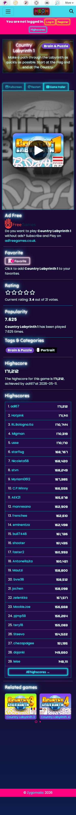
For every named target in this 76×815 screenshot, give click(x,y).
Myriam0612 (20, 479)
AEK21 (16, 497)
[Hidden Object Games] (57, 2)
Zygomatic (35, 792)
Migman (18, 433)
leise (16, 661)
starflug (18, 452)
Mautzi (17, 570)
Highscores (38, 29)
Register (63, 22)
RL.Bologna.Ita (22, 424)
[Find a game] (71, 11)
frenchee (19, 515)
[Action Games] (36, 2)
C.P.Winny (20, 488)
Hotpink (17, 415)
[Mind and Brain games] (5, 2)
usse (15, 442)
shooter (19, 543)
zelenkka (20, 597)
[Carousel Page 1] (36, 721)
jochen (17, 588)
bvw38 (18, 579)
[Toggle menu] (8, 11)
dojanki (19, 652)
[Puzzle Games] (15, 2)
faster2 (18, 552)
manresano (21, 506)
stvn (15, 470)
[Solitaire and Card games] (26, 2)
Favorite (20, 261)
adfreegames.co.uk (20, 240)
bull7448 (20, 534)
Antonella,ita (23, 561)
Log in (50, 22)
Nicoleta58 (20, 461)
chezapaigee (23, 643)
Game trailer (57, 87)
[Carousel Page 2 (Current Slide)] (40, 721)
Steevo (19, 634)
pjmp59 (20, 616)
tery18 (18, 625)
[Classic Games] (47, 2)
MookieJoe (21, 606)
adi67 (15, 406)
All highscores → (38, 672)
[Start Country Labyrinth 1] (38, 150)
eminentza (21, 524)
